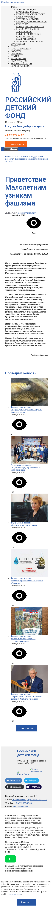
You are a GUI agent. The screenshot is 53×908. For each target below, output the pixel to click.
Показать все (26, 728)
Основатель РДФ (26, 9)
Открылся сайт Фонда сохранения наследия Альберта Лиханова (26, 697)
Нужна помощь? (21, 49)
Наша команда (25, 17)
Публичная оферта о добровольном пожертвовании (28, 36)
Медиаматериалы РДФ (29, 41)
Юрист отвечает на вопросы (24, 525)
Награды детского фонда (31, 21)
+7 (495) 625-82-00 (23, 803)
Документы (18, 44)
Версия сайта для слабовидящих (21, 64)
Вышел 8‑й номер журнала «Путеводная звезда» (23, 639)
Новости (16, 51)
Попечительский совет (30, 14)
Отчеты (15, 46)
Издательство (19, 61)
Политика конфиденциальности (30, 25)
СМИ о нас (17, 53)
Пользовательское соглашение (27, 30)
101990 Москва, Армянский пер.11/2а (29, 799)
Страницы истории (27, 19)
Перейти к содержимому (12, 2)
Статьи (15, 56)
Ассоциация (18, 58)
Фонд (14, 7)
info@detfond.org (20, 807)
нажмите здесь (14, 894)
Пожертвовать (16, 144)
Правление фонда (27, 12)
